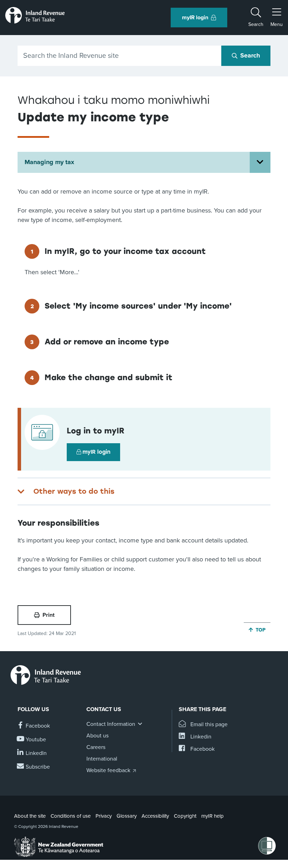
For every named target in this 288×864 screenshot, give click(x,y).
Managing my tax (49, 162)
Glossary (127, 816)
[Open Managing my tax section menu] (260, 162)
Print (48, 615)
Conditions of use (71, 816)
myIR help (212, 816)
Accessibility (155, 816)
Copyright (185, 816)
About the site (30, 816)
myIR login (96, 452)
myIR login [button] (195, 17)
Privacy (104, 816)
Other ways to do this (73, 491)
